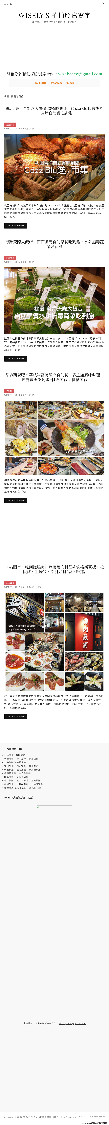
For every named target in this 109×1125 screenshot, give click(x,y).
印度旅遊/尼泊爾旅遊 (16, 787)
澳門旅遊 (21, 758)
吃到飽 (9, 390)
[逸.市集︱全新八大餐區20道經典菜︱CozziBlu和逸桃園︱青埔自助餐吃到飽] (54, 167)
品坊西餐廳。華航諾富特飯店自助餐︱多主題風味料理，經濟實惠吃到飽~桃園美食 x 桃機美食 (54, 377)
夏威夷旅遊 (22, 776)
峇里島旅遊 (25, 773)
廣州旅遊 (21, 765)
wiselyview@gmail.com (72, 1023)
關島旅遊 (10, 776)
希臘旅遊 (10, 783)
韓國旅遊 (20, 755)
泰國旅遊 (10, 769)
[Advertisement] (54, 47)
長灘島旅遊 (10, 773)
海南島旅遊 (20, 762)
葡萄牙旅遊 (37, 783)
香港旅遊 (9, 758)
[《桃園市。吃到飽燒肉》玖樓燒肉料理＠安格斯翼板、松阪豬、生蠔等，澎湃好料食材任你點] (54, 641)
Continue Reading (16, 226)
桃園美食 (10, 124)
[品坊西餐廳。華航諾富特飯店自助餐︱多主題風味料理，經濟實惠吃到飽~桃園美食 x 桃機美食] (54, 437)
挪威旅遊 (36, 780)
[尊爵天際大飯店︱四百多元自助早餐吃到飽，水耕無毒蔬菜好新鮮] (54, 300)
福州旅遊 (10, 765)
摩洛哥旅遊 (35, 787)
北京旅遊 (33, 758)
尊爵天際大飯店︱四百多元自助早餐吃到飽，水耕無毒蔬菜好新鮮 (54, 244)
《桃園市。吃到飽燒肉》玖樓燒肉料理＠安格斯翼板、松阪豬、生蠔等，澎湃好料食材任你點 (54, 569)
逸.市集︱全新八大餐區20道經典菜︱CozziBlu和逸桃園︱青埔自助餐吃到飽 (54, 110)
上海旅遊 (9, 762)
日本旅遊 (9, 755)
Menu (9, 4)
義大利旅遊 (22, 780)
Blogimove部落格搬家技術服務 (95, 1123)
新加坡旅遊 (35, 769)
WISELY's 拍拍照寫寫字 (54, 15)
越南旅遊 (22, 769)
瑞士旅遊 (10, 780)
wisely (8, 128)
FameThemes (99, 1116)
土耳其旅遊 (24, 783)
